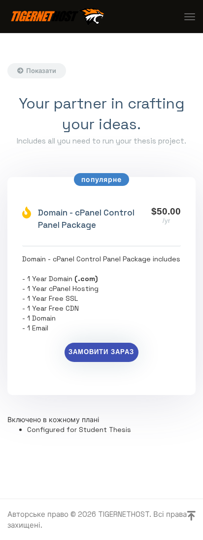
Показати (41, 71)
